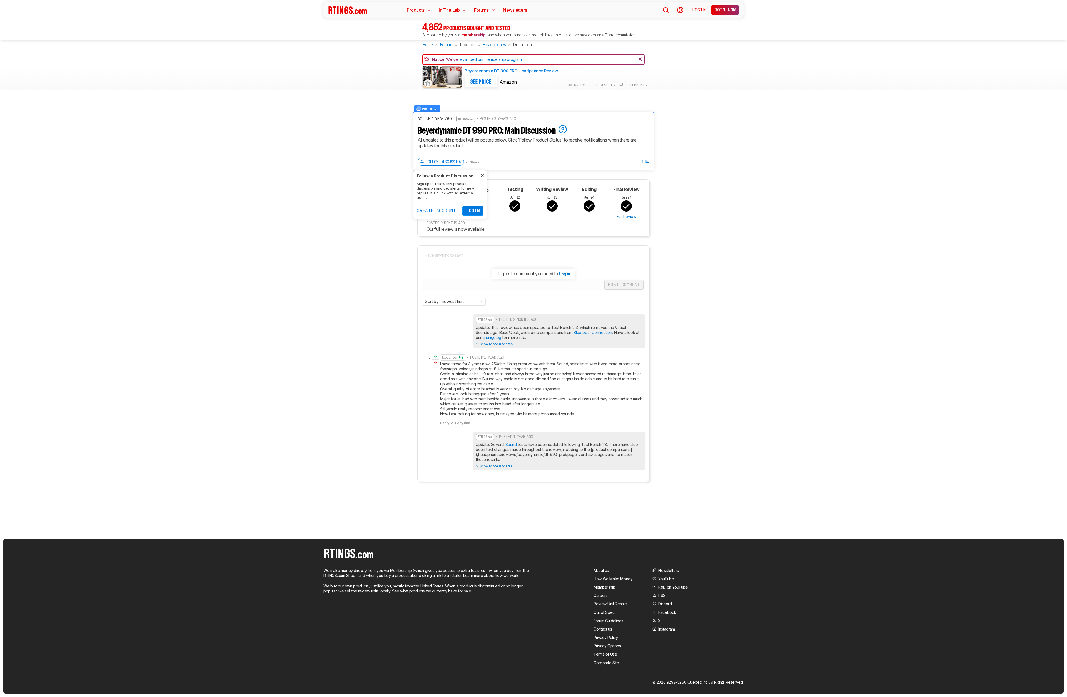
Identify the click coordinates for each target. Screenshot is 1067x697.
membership (473, 35)
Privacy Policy (606, 637)
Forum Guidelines (608, 620)
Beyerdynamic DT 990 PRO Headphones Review (511, 70)
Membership (401, 570)
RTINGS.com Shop (339, 575)
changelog (491, 337)
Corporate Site (606, 662)
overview (576, 85)
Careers (600, 595)
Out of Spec (604, 612)
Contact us (603, 629)
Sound (511, 444)
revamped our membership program (490, 59)
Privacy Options (607, 645)
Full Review (626, 216)
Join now (725, 10)
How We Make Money (613, 578)
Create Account (436, 210)
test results (602, 85)
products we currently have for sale (440, 591)
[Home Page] (348, 10)
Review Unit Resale (610, 603)
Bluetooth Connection (593, 332)
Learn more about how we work (490, 575)
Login (698, 10)
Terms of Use (605, 654)
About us (601, 570)
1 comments (635, 85)
